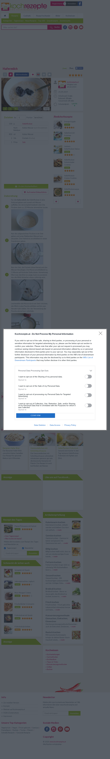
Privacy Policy (70, 425)
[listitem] (55, 370)
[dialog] (55, 379)
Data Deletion (40, 425)
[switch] (88, 376)
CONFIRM (36, 415)
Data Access (55, 425)
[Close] (101, 334)
